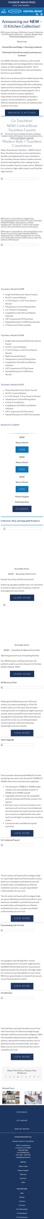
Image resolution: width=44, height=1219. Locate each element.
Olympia (15, 1141)
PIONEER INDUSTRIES (22, 2)
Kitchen (22, 1197)
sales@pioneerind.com (23, 1157)
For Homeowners (22, 1217)
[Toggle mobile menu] (42, 14)
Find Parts (23, 1178)
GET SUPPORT (22, 1120)
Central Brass (29, 1141)
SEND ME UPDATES (22, 1129)
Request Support (23, 1170)
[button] (4, 1097)
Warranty (23, 1174)
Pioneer (21, 1141)
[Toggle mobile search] (37, 14)
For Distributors (22, 1213)
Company (22, 1201)
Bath (22, 1193)
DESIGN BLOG (22, 1112)
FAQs (23, 1182)
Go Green (22, 1205)
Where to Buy (23, 1166)
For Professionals (22, 1209)
